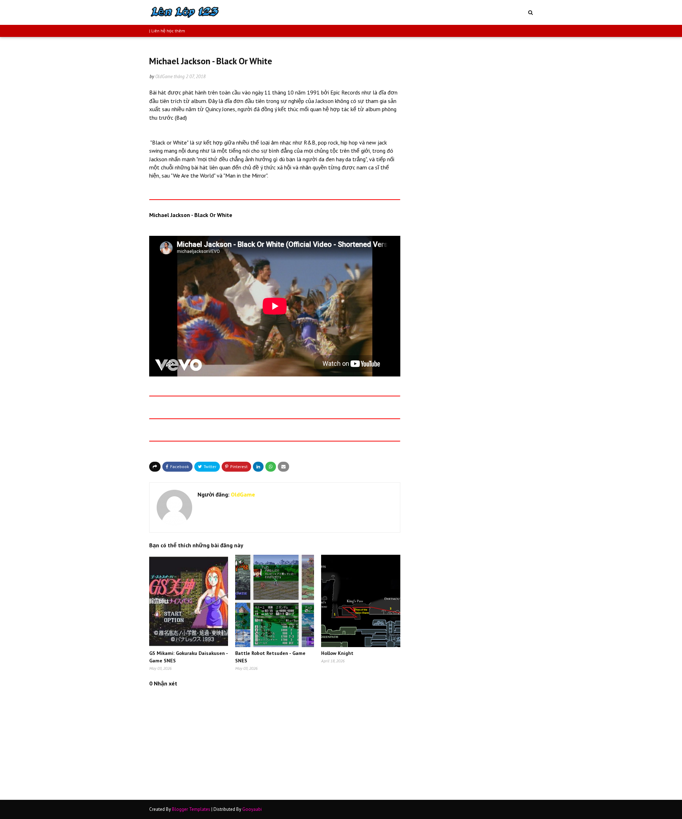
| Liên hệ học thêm (167, 30)
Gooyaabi (252, 809)
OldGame (164, 77)
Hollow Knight (337, 653)
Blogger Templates (191, 809)
